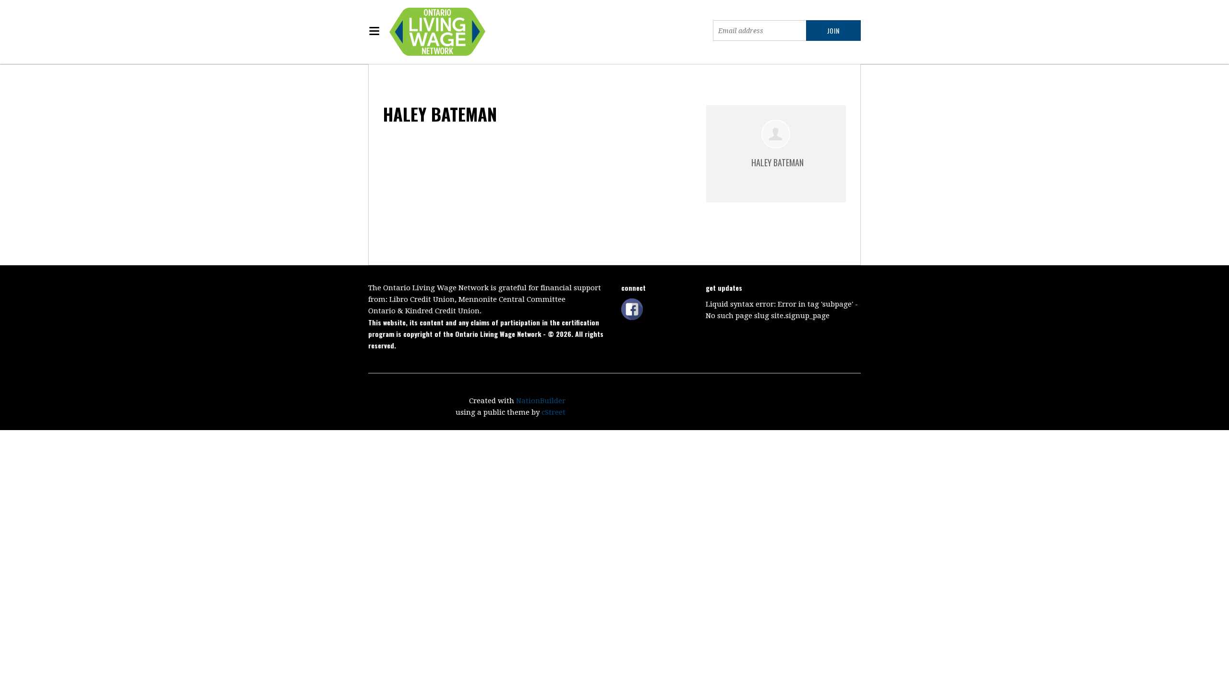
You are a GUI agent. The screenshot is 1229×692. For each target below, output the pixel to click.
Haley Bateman (777, 162)
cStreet (554, 412)
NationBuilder (541, 400)
